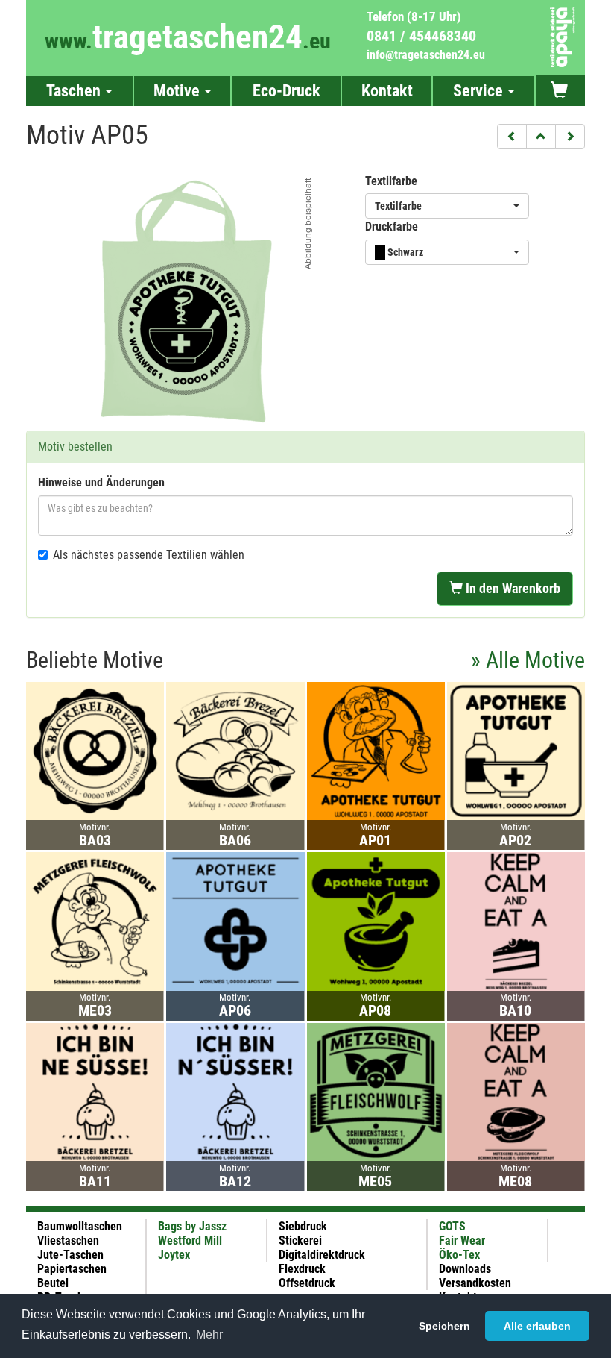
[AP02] (516, 750)
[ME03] (95, 920)
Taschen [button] (75, 90)
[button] (512, 136)
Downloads (465, 1269)
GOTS (452, 1226)
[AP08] (376, 920)
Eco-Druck (286, 90)
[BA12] (235, 1091)
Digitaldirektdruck (322, 1255)
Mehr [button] (209, 1334)
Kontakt (387, 90)
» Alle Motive (528, 660)
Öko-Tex (459, 1255)
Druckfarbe (391, 226)
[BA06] (235, 750)
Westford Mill (190, 1240)
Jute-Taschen (70, 1255)
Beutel (53, 1283)
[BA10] (516, 920)
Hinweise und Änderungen (101, 482)
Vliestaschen (68, 1240)
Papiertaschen (72, 1269)
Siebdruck (303, 1226)
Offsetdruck (307, 1283)
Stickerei (300, 1240)
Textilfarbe (391, 181)
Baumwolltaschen (79, 1226)
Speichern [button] (444, 1326)
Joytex (174, 1255)
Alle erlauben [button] (537, 1326)
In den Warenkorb (511, 588)
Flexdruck (302, 1269)
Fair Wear (462, 1240)
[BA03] (95, 750)
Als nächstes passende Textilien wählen (148, 555)
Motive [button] (178, 90)
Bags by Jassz (192, 1226)
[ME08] (516, 1091)
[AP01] (376, 750)
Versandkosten (475, 1283)
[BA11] (95, 1091)
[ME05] (376, 1091)
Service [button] (480, 90)
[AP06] (235, 920)
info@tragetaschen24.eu (426, 55)
